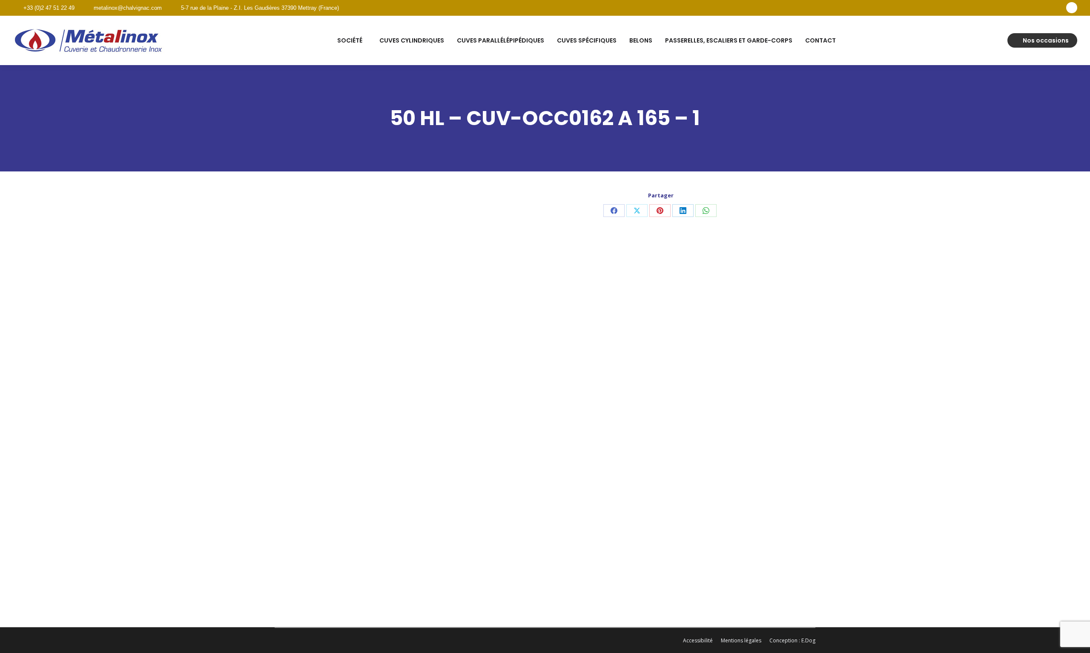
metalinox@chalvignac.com (128, 8)
